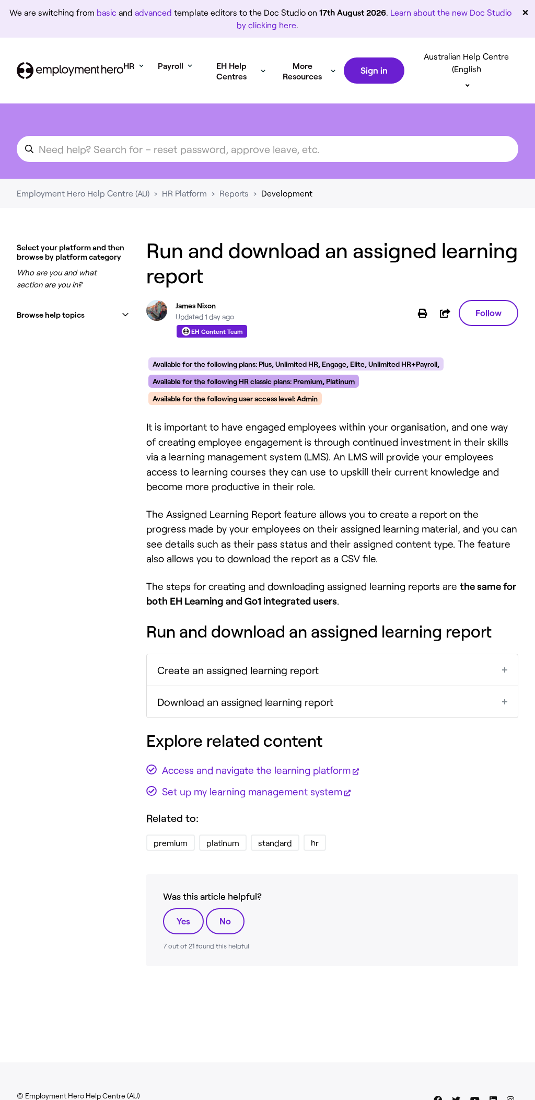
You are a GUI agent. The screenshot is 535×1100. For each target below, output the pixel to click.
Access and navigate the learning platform (256, 770)
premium (171, 843)
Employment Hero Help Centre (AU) (83, 193)
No (225, 921)
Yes (183, 921)
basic (107, 12)
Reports (234, 193)
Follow (488, 312)
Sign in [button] (374, 70)
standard (275, 843)
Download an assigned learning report (245, 702)
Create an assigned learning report (238, 670)
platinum (222, 843)
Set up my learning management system (252, 791)
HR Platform (184, 193)
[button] (73, 315)
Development (286, 193)
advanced (153, 12)
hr (315, 843)
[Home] (70, 70)
